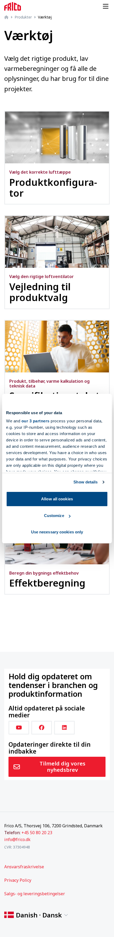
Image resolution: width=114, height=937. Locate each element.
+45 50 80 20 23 (36, 833)
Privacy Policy (17, 880)
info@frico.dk (17, 839)
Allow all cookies (57, 499)
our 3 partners (35, 421)
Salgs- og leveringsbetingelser (34, 894)
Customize (54, 515)
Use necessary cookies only (57, 532)
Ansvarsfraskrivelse (24, 867)
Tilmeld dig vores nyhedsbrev (62, 766)
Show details (85, 482)
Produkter (23, 17)
